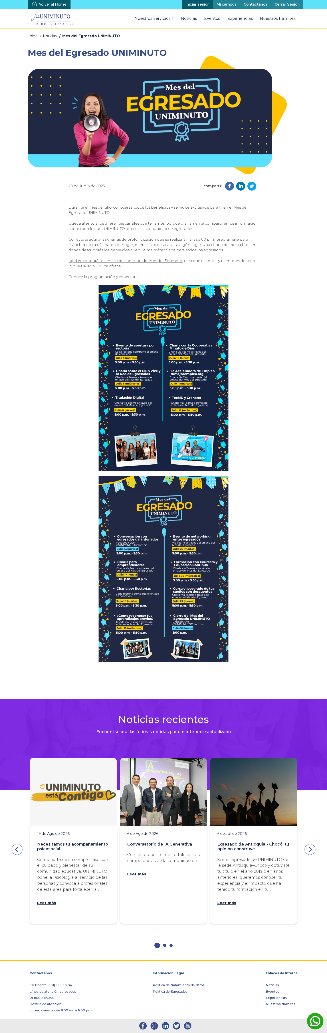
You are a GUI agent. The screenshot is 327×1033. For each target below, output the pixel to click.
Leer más (46, 903)
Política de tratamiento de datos (179, 985)
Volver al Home (52, 4)
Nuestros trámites (278, 18)
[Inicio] (52, 18)
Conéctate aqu (82, 239)
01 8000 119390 (42, 998)
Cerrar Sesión (287, 4)
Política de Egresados (170, 992)
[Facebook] (229, 186)
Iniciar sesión (198, 4)
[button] (157, 945)
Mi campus (226, 4)
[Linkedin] (240, 186)
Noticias (189, 18)
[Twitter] (251, 186)
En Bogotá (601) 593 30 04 (51, 985)
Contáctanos (255, 4)
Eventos (212, 18)
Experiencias (240, 18)
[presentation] (17, 849)
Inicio (33, 36)
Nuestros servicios (153, 18)
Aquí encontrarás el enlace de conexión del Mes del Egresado (125, 261)
